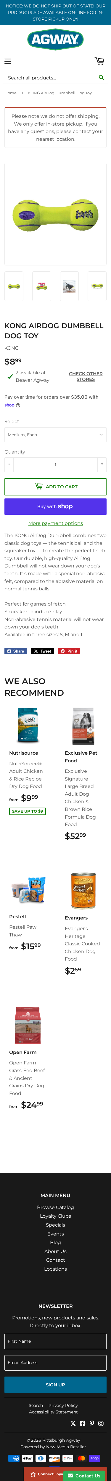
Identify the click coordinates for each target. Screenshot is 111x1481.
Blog (55, 1242)
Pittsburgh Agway (61, 1440)
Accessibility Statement (53, 1412)
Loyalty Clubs (55, 1216)
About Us (55, 1251)
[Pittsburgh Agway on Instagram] (101, 1424)
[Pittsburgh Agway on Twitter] (73, 1424)
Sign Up (55, 1385)
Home (10, 92)
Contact (55, 1260)
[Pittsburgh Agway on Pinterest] (92, 1424)
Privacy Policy (63, 1405)
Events (55, 1234)
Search (36, 1405)
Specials (55, 1225)
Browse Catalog (55, 1207)
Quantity (14, 452)
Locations (55, 1269)
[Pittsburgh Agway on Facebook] (83, 1424)
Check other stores (86, 376)
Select (11, 421)
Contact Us (87, 1475)
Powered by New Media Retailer (53, 1446)
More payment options (55, 523)
